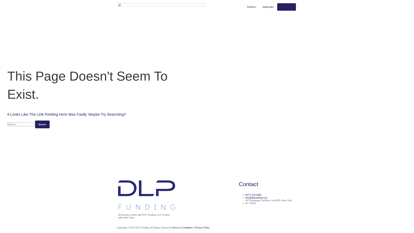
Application (268, 7)
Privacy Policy (202, 227)
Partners (251, 7)
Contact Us (286, 7)
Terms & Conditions (182, 227)
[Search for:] (21, 124)
